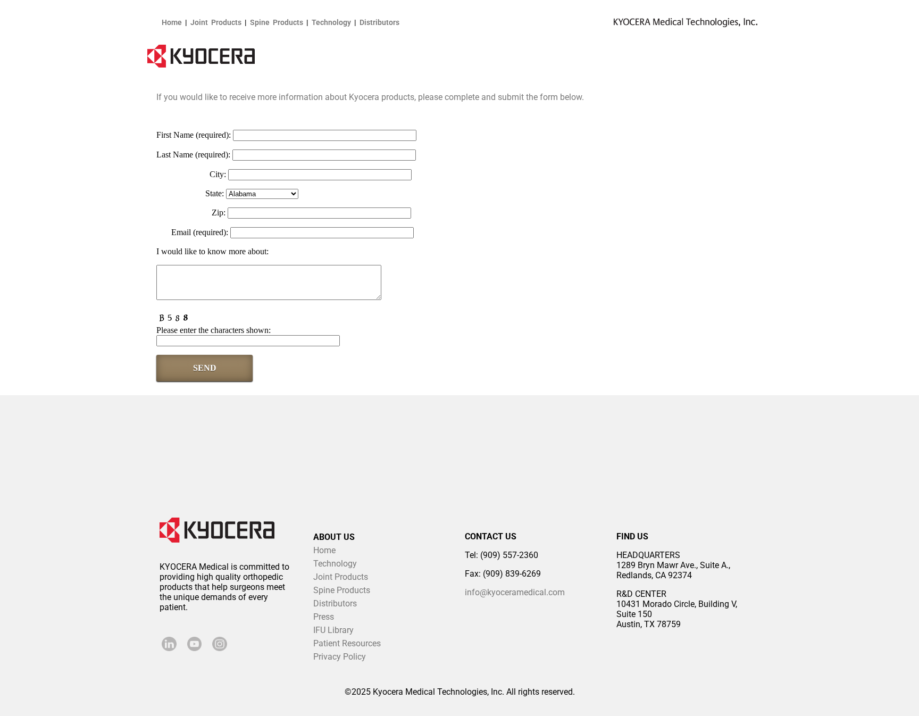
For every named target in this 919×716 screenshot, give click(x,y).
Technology (331, 22)
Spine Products (276, 22)
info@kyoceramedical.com (515, 592)
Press (323, 617)
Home (172, 22)
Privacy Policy (339, 657)
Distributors (379, 22)
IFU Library (333, 630)
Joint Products (215, 22)
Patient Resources (347, 643)
